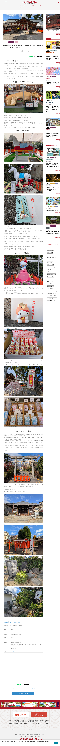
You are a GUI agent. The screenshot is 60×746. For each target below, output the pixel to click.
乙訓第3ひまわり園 (50, 269)
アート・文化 (49, 102)
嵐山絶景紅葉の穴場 (50, 286)
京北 (48, 76)
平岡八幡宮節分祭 (50, 252)
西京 (48, 157)
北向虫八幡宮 (49, 295)
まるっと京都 (49, 100)
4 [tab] (53, 30)
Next (55, 704)
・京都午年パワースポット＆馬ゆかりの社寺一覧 (13, 622)
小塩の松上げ (49, 255)
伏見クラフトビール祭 (50, 271)
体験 (57, 183)
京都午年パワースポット (17, 51)
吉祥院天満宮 (25, 51)
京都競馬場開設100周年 (51, 250)
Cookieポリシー (37, 732)
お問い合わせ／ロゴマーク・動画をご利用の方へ (38, 729)
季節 (48, 78)
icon (58, 2)
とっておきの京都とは (42, 7)
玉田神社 (55, 295)
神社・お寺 (53, 76)
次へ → (33, 688)
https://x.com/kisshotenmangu (17, 651)
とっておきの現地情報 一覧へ (23, 693)
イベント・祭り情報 (31, 7)
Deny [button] (52, 742)
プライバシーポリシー (24, 732)
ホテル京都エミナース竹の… (51, 298)
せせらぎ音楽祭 (49, 283)
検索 (58, 34)
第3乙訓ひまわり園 (50, 300)
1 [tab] (48, 30)
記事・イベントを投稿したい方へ (19, 729)
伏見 (48, 50)
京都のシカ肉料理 (50, 288)
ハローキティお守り (7, 51)
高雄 (48, 127)
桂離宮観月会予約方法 (50, 257)
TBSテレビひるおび (50, 264)
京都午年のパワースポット (51, 293)
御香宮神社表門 (49, 262)
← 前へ (13, 688)
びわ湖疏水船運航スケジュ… (51, 259)
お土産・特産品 (50, 52)
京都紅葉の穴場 (49, 247)
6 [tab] (56, 30)
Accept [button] (56, 742)
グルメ (52, 183)
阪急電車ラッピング (50, 267)
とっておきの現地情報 (18, 7)
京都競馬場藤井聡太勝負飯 (51, 274)
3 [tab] (51, 30)
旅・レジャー (53, 50)
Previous (4, 704)
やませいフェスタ (50, 281)
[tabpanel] (53, 22)
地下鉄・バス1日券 (50, 276)
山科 (48, 225)
